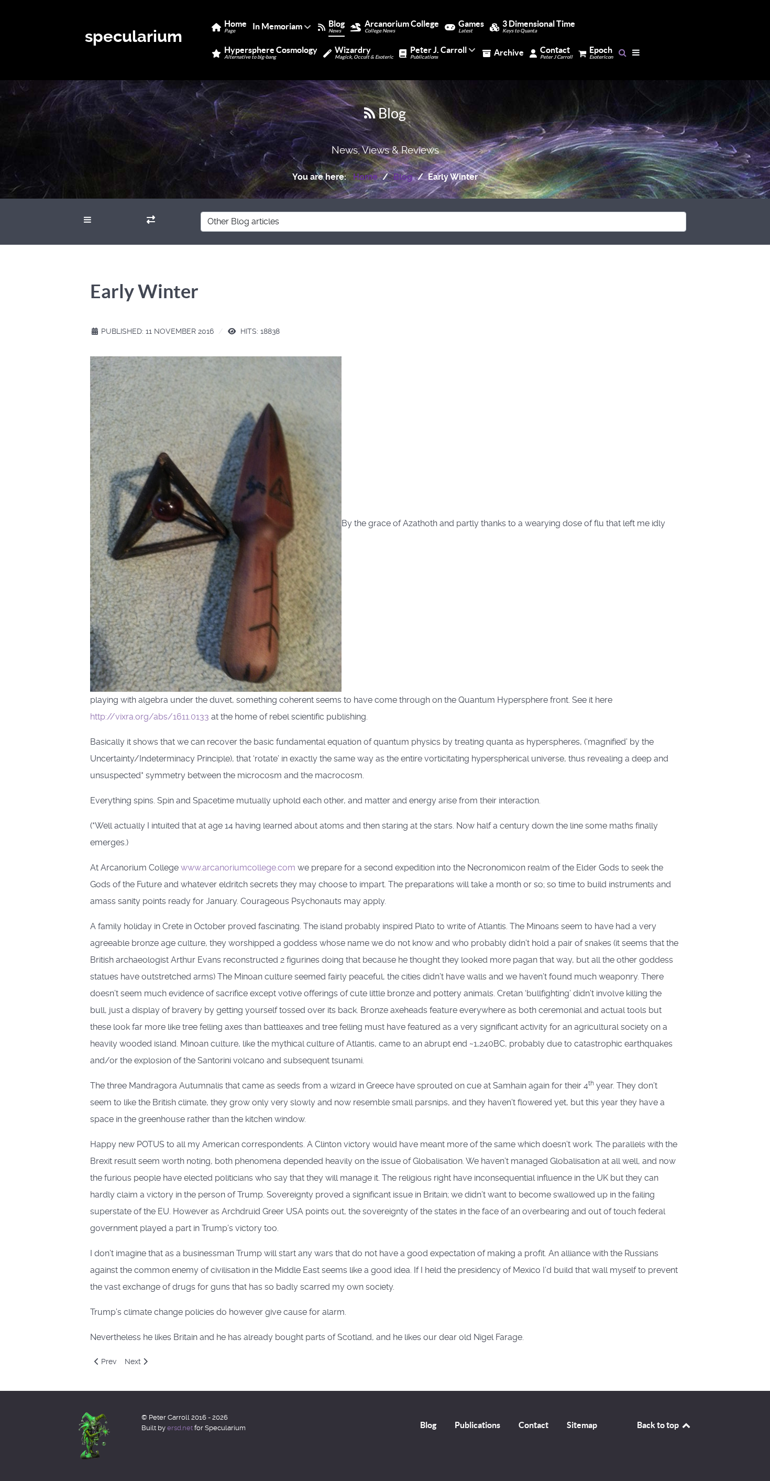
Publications (477, 1425)
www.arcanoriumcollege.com (238, 868)
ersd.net (180, 1428)
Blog (428, 1425)
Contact (533, 1425)
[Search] (622, 52)
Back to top (658, 1425)
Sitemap (582, 1425)
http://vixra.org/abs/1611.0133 (149, 717)
